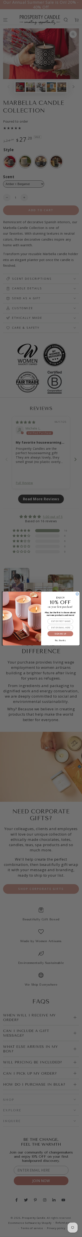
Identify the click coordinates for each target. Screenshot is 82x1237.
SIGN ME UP (60, 633)
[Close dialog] (77, 594)
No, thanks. (60, 639)
